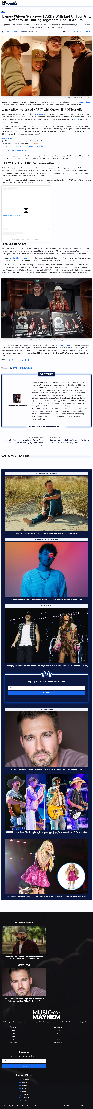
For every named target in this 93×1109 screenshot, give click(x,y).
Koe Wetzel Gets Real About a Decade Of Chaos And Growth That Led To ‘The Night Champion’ (24, 958)
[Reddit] (83, 31)
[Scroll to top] (88, 1105)
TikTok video (38, 114)
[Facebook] (71, 31)
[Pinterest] (87, 31)
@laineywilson (6, 138)
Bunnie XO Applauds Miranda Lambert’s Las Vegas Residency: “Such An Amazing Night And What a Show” (24, 442)
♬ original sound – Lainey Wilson (14, 150)
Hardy (15, 368)
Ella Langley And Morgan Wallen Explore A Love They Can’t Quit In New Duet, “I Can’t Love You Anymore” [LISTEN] (46, 666)
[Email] (90, 31)
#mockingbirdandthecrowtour (13, 146)
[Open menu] (89, 3)
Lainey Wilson (84, 102)
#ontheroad (29, 146)
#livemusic (39, 146)
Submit (24, 1066)
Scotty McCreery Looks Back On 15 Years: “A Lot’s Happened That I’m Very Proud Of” (46, 533)
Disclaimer (37, 1106)
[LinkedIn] (80, 31)
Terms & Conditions (27, 1106)
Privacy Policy (16, 1106)
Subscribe (46, 693)
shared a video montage (17, 258)
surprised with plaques (63, 345)
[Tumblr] (77, 31)
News (3, 11)
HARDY (77, 119)
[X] (74, 31)
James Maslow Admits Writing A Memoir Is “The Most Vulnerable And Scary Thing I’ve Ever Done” (46, 769)
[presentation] (46, 503)
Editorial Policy (6, 1106)
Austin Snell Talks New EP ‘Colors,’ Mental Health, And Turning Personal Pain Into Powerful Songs (46, 600)
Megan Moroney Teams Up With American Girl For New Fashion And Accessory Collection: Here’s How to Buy (46, 896)
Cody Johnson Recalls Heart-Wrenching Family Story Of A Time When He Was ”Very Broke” (70, 441)
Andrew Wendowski (17, 406)
